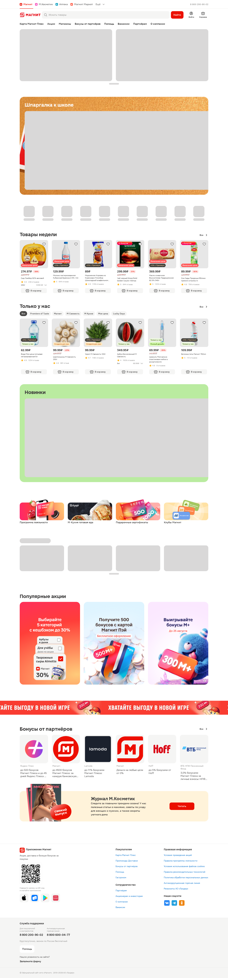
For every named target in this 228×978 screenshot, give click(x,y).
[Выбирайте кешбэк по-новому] (50, 643)
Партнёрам (121, 890)
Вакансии (120, 907)
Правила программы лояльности (180, 860)
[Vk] (167, 903)
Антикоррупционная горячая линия (182, 883)
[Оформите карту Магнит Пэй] (114, 643)
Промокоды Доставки (127, 860)
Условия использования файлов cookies (184, 866)
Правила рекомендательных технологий (184, 872)
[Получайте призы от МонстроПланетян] (178, 643)
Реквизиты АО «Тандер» (176, 888)
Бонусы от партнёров (127, 866)
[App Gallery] (55, 898)
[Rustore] (34, 898)
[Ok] (182, 903)
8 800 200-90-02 (199, 4)
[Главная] (30, 14)
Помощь (120, 872)
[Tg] (174, 903)
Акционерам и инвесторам (129, 896)
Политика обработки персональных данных (186, 877)
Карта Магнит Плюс (126, 855)
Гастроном (121, 877)
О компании (122, 901)
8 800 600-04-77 (58, 934)
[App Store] (24, 898)
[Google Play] (45, 898)
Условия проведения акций (178, 855)
